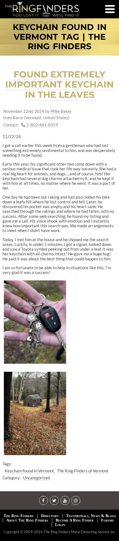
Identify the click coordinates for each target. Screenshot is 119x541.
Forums (107, 520)
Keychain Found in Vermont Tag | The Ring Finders (60, 37)
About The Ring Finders (27, 520)
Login (60, 525)
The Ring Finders (18, 516)
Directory (50, 516)
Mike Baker (61, 111)
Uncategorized (36, 477)
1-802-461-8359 (42, 125)
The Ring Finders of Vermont (82, 470)
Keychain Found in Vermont (29, 470)
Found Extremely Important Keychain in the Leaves (59, 84)
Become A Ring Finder (75, 520)
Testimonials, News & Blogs (91, 516)
